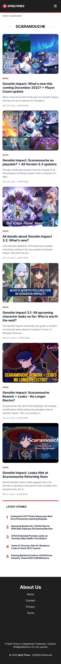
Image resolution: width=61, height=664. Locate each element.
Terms (30, 612)
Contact (30, 600)
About (30, 594)
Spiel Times (24, 655)
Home (5, 16)
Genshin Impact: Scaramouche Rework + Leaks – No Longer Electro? (26, 396)
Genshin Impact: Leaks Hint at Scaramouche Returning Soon (25, 475)
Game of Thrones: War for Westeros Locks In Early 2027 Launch (30, 547)
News (5, 78)
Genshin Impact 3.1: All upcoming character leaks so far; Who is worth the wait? (30, 316)
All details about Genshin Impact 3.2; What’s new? (27, 238)
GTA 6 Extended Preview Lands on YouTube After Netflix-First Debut (29, 537)
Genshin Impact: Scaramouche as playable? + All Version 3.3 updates (30, 162)
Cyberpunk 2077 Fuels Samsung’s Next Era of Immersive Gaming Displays (31, 517)
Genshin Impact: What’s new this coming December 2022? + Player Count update (29, 87)
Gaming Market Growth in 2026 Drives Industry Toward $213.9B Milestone (31, 556)
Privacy (30, 606)
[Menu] (55, 6)
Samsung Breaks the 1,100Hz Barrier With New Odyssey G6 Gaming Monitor (32, 527)
